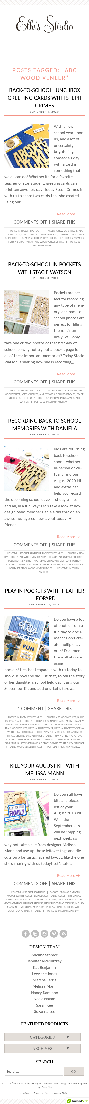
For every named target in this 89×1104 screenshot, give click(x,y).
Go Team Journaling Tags (64, 724)
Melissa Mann (44, 986)
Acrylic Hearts (30, 394)
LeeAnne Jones (44, 974)
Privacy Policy (60, 1093)
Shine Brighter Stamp (17, 238)
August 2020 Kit (30, 234)
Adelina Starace (44, 955)
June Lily (46, 1087)
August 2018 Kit (15, 896)
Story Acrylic (50, 743)
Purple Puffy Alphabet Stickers (56, 907)
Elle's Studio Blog (20, 1083)
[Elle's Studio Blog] (44, 24)
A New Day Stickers (66, 231)
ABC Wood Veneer (30, 557)
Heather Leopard (25, 732)
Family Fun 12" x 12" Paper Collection (35, 899)
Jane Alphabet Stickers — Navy (43, 736)
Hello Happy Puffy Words (50, 732)
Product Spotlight (30, 553)
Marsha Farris (44, 980)
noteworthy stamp (26, 907)
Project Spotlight (31, 231)
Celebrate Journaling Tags (49, 721)
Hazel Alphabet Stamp (40, 728)
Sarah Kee (44, 1005)
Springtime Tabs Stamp (59, 398)
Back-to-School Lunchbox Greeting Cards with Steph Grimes (44, 98)
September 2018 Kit (31, 743)
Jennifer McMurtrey (44, 961)
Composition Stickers (71, 234)
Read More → (68, 214)
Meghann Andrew (43, 245)
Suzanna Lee (44, 1012)
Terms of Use (41, 1093)
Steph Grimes (65, 238)
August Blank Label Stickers (41, 896)
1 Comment (30, 708)
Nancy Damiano (44, 993)
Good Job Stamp (67, 899)
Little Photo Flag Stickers (59, 903)
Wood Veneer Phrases (29, 747)
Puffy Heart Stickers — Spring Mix (36, 739)
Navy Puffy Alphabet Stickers (43, 564)
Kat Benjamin (44, 968)
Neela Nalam (44, 999)
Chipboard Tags (48, 234)
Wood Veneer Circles (52, 242)
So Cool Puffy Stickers (44, 238)
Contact (24, 1093)
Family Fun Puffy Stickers (34, 724)
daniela (21, 564)
